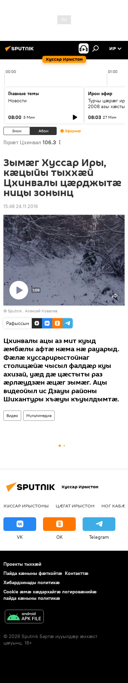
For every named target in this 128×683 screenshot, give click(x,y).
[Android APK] (24, 617)
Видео (12, 415)
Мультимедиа (39, 415)
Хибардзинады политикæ (31, 582)
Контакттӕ (76, 573)
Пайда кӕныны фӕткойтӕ (32, 573)
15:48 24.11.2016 (20, 206)
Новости (17, 101)
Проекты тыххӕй (22, 564)
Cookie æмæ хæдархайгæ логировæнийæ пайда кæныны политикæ (50, 595)
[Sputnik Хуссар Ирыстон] (20, 51)
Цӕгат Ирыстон (75, 506)
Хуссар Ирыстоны (26, 506)
